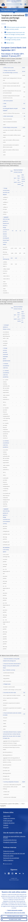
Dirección (5, 827)
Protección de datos (8, 851)
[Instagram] (12, 873)
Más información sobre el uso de (15, 912)
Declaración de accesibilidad (11, 858)
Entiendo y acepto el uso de (15, 916)
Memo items (10, 43)
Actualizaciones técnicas (10, 840)
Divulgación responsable (10, 842)
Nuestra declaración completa (14, 910)
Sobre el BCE (6, 816)
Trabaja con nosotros (9, 818)
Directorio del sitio (8, 863)
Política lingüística (8, 860)
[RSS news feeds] (23, 873)
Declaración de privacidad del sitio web (14, 853)
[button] (25, 1)
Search (21, 4)
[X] (5, 873)
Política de (8, 855)
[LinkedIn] (8, 873)
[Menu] (25, 4)
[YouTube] (16, 873)
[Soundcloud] (19, 873)
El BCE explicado (7, 820)
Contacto (5, 825)
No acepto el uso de (15, 919)
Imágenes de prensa (8, 823)
